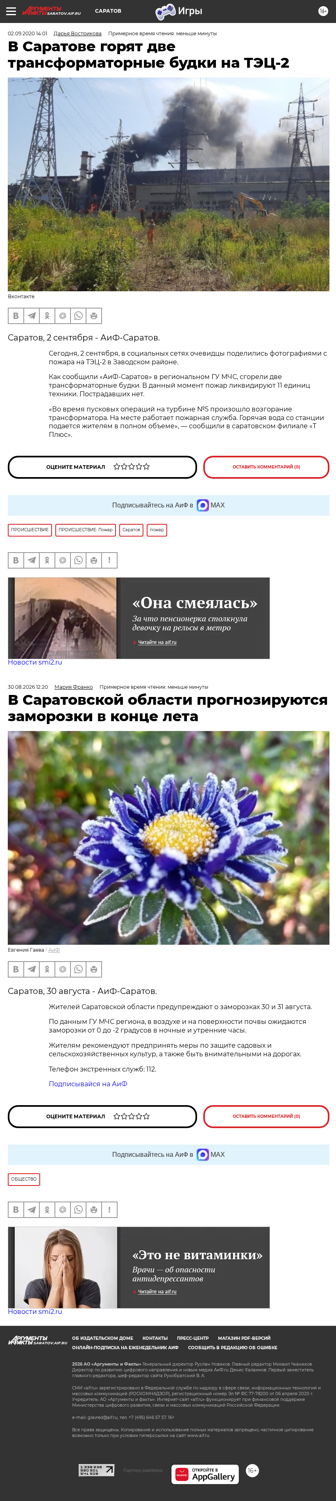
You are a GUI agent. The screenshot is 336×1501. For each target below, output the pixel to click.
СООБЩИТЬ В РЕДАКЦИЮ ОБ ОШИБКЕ (232, 1347)
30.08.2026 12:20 (28, 687)
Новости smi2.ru (35, 662)
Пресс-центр (193, 1338)
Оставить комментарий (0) (266, 467)
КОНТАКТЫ (155, 1338)
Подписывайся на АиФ (88, 1084)
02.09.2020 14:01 (27, 33)
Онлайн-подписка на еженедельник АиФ (125, 1347)
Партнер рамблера (142, 1470)
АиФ (54, 950)
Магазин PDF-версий (244, 1338)
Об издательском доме (102, 1338)
